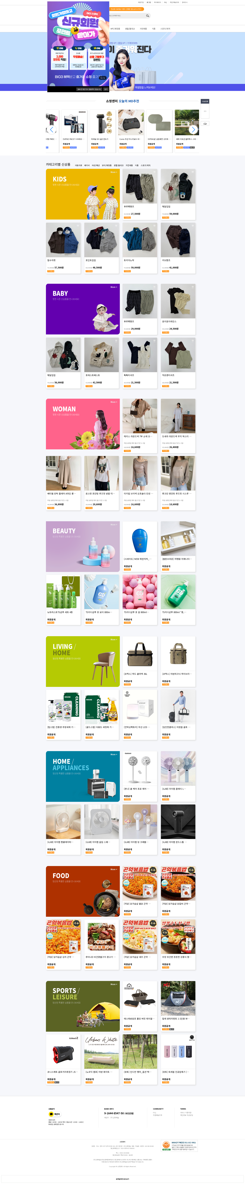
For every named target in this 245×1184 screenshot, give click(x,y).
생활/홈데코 (130, 28)
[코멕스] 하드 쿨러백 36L (135, 673)
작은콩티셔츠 (168, 375)
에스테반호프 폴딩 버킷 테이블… (139, 1018)
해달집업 (166, 206)
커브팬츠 (166, 260)
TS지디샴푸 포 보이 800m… (99, 612)
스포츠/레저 (165, 28)
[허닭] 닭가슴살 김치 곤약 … (60, 956)
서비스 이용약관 (185, 1112)
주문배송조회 (157, 1115)
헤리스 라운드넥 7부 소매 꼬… (138, 436)
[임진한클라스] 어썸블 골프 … (176, 727)
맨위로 (205, 123)
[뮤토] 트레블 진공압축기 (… (175, 1071)
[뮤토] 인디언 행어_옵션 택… (137, 1071)
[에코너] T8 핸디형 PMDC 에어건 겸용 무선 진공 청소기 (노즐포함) (147, 139)
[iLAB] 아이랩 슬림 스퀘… (98, 842)
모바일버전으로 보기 (122, 1179)
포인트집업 (91, 260)
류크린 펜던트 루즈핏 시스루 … (177, 493)
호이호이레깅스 (169, 321)
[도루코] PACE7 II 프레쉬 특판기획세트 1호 (176, 139)
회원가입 (141, 2)
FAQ (165, 2)
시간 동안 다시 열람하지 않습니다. (89, 89)
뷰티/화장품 (115, 28)
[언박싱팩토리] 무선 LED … (137, 727)
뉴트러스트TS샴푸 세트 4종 (60, 612)
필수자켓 (51, 260)
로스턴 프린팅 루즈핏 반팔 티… (100, 493)
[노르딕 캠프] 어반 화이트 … (99, 1071)
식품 (153, 28)
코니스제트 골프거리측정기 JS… (62, 1071)
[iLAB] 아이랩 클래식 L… (174, 788)
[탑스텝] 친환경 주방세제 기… (61, 727)
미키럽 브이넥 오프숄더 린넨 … (138, 493)
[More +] (83, 194)
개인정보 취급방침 (186, 1115)
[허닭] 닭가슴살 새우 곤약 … (137, 956)
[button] (193, 129)
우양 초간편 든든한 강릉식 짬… (177, 956)
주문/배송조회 (174, 2)
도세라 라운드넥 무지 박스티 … (177, 436)
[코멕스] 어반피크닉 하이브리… (177, 673)
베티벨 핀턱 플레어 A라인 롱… (61, 493)
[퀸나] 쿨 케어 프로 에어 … (136, 788)
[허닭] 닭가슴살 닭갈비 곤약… (176, 903)
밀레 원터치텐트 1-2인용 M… (176, 1018)
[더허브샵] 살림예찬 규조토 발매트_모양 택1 (91, 139)
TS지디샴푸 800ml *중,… (174, 612)
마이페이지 (157, 2)
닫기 (106, 89)
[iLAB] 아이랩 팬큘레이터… (60, 842)
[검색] (148, 16)
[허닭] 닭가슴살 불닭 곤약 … (137, 903)
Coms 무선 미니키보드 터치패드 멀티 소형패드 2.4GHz (62, 139)
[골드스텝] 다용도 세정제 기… (100, 727)
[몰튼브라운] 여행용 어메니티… (177, 558)
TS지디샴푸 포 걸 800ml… (136, 612)
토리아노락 (129, 260)
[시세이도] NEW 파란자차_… (138, 558)
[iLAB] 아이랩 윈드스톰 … (174, 842)
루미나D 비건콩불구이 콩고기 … (101, 956)
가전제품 (143, 28)
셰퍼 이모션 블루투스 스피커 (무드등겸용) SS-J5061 (119, 139)
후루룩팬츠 (129, 206)
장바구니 (185, 2)
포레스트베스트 (93, 375)
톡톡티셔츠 (129, 375)
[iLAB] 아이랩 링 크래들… (136, 842)
